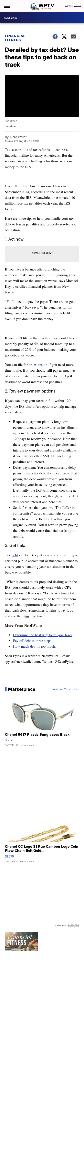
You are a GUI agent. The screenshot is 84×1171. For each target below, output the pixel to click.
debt (15, 554)
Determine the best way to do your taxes (42, 634)
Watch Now (72, 6)
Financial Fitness (15, 38)
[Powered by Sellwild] (73, 925)
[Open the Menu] (7, 6)
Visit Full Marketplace (65, 689)
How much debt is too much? (34, 646)
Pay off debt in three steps (32, 640)
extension (40, 364)
